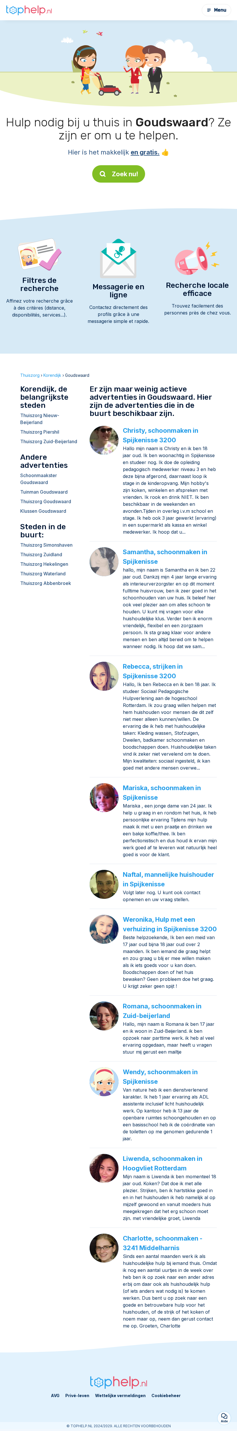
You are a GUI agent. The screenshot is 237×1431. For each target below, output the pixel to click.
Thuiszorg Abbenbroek (45, 583)
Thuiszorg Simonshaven (46, 545)
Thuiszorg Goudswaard (45, 501)
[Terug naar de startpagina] (29, 10)
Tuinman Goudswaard (44, 492)
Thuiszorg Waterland (43, 574)
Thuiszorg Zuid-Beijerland (48, 441)
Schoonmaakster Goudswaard (38, 478)
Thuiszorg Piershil (39, 432)
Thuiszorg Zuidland (41, 554)
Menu (220, 10)
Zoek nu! (125, 174)
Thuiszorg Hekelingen (44, 564)
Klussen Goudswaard (43, 511)
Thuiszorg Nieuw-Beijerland (39, 418)
